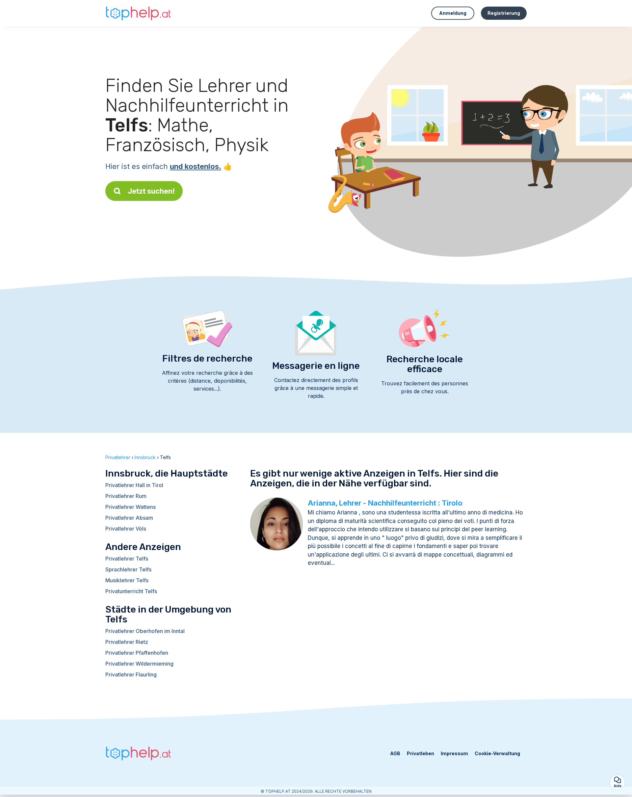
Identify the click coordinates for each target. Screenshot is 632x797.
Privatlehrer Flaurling (131, 674)
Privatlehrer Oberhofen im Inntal (145, 631)
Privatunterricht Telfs (131, 591)
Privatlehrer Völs (125, 528)
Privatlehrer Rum (125, 496)
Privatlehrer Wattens (130, 507)
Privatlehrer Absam (129, 517)
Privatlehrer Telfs (126, 558)
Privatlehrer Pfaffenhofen (136, 652)
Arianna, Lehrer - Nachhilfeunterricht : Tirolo (385, 503)
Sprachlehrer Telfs (128, 569)
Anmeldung (452, 13)
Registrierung (503, 13)
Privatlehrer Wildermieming (139, 663)
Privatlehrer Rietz (126, 642)
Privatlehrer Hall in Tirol (134, 485)
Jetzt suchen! (151, 191)
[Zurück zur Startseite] (138, 13)
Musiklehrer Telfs (126, 580)
